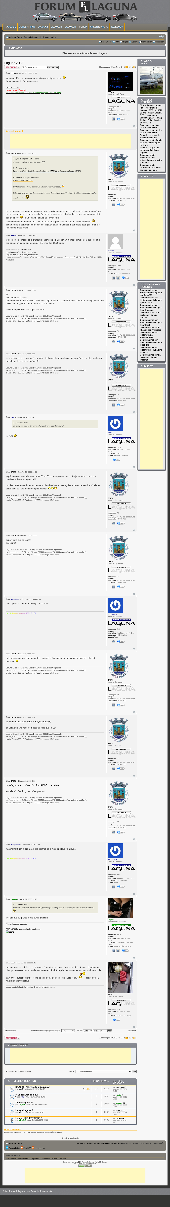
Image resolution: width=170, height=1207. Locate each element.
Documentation (49, 37)
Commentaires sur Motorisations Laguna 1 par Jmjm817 (151, 292)
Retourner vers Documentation (18, 1071)
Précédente (11, 1031)
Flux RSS (27, 1148)
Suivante (131, 1031)
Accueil (11, 27)
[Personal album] (113, 204)
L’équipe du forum (84, 1143)
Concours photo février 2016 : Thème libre (151, 131)
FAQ (117, 42)
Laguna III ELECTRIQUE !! (28, 1118)
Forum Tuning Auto (30, 1159)
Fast (12, 417)
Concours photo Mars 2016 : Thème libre (150, 126)
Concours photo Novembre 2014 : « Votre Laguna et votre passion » (151, 159)
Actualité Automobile (58, 1159)
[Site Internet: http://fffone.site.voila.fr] (113, 119)
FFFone (14, 73)
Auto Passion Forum (14, 1159)
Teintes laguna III (24, 1102)
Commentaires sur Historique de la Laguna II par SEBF (151, 322)
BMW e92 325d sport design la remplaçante (23, 929)
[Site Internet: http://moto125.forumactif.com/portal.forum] (113, 278)
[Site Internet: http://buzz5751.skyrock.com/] (113, 950)
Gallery (134, 42)
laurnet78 (120, 1119)
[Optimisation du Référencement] (85, 1166)
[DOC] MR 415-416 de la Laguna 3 (32, 1087)
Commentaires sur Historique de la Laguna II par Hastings (151, 307)
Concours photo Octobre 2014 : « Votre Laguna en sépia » (150, 167)
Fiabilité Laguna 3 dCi (26, 1095)
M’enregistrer (146, 42)
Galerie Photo (99, 27)
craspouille (15, 599)
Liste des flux (39, 1148)
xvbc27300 (120, 1111)
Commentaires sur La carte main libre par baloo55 (150, 315)
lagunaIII (44, 917)
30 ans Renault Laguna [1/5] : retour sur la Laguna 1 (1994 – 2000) (151, 115)
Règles (125, 42)
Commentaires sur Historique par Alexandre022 (149, 335)
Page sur (116, 67)
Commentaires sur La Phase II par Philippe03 (150, 328)
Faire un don (106, 42)
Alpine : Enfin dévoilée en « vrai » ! (150, 121)
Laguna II (56, 27)
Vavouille (120, 1087)
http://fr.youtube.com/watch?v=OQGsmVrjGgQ (28, 721)
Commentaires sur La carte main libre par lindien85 (150, 357)
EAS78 (13, 153)
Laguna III (70, 27)
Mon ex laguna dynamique (16, 924)
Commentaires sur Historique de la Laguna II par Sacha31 (151, 300)
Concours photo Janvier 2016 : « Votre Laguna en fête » (151, 142)
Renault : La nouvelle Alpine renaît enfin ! (150, 136)
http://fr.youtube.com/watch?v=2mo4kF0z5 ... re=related (33, 785)
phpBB (77, 1162)
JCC (22, 1097)
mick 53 (14, 235)
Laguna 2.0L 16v (12, 87)
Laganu (14, 899)
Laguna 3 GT (14, 63)
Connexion (159, 42)
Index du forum (15, 37)
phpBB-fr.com (91, 1164)
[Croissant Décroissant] (103, 1031)
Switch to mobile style (70, 1138)
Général (27, 37)
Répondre (8, 66)
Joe (20, 1112)
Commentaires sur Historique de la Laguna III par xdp (151, 342)
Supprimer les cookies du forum (108, 1143)
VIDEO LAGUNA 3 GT (23, 180)
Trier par (79, 1031)
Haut (134, 126)
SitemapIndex (14, 1148)
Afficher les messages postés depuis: (46, 1031)
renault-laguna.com (20, 1191)
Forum (83, 27)
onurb (13, 963)
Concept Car (27, 27)
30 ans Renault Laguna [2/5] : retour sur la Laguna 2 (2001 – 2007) (151, 107)
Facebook (117, 27)
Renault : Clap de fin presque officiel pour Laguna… (149, 150)
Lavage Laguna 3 (24, 1110)
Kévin (118, 1095)
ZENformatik (44, 1159)
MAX (21, 1089)
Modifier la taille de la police (161, 36)
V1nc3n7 (22, 1120)
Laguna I (43, 27)
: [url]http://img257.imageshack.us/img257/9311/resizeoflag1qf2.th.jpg (44, 171)
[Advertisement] (70, 141)
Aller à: (71, 1071)
